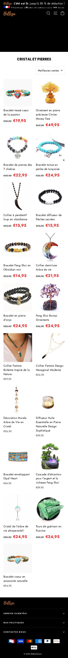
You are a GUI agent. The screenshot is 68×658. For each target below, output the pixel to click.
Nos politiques (13, 622)
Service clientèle (15, 613)
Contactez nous (14, 632)
